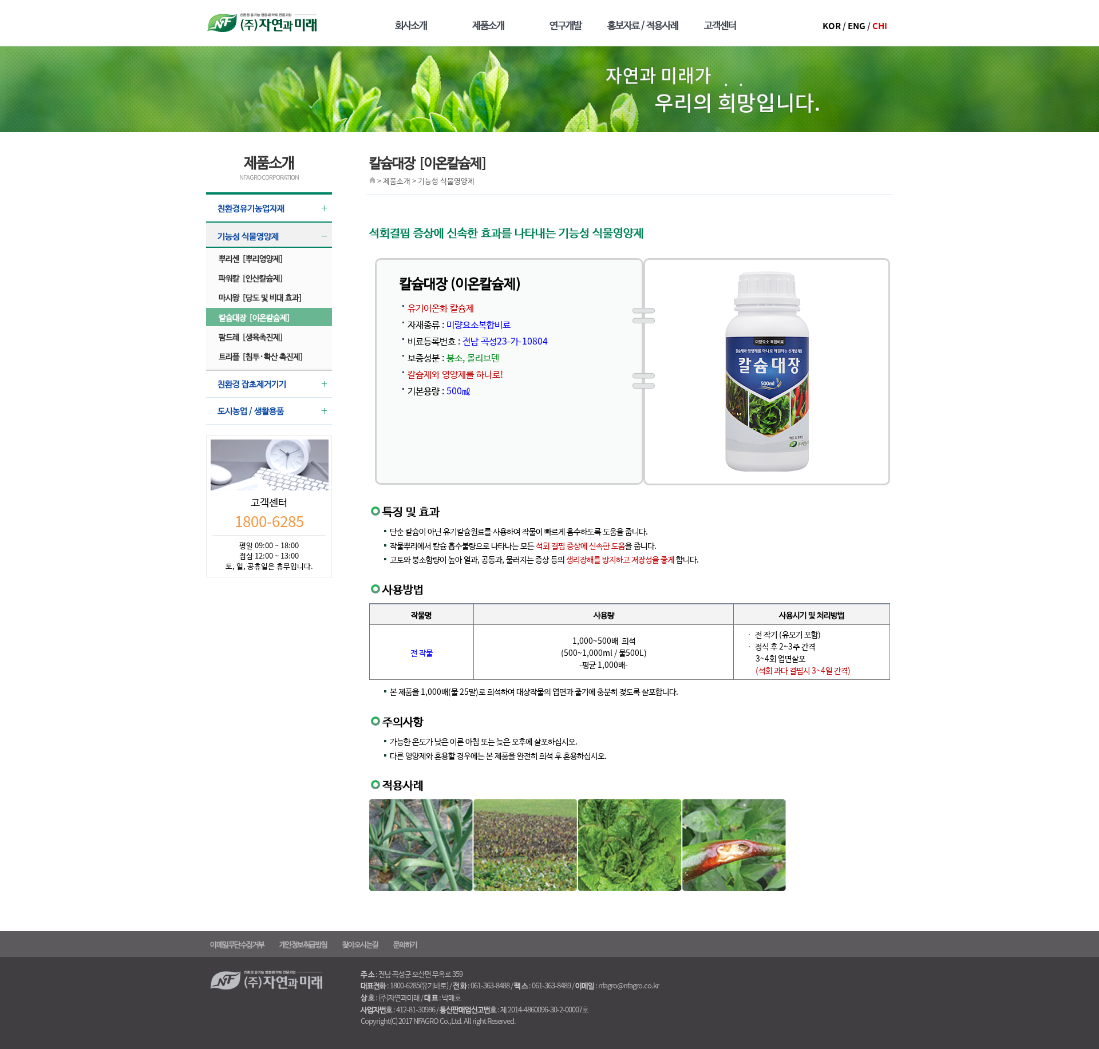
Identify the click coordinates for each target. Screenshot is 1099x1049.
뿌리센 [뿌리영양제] (251, 258)
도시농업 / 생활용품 (251, 410)
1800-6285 (269, 521)
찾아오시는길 (360, 944)
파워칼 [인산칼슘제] (251, 277)
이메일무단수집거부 (237, 944)
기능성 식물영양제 (248, 235)
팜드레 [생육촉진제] (251, 336)
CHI (879, 25)
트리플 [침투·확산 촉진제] (261, 356)
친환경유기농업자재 (251, 207)
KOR (832, 25)
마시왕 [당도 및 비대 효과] (260, 297)
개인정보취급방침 (303, 944)
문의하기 (405, 944)
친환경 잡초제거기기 (252, 383)
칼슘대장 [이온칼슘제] (254, 317)
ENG (856, 25)
